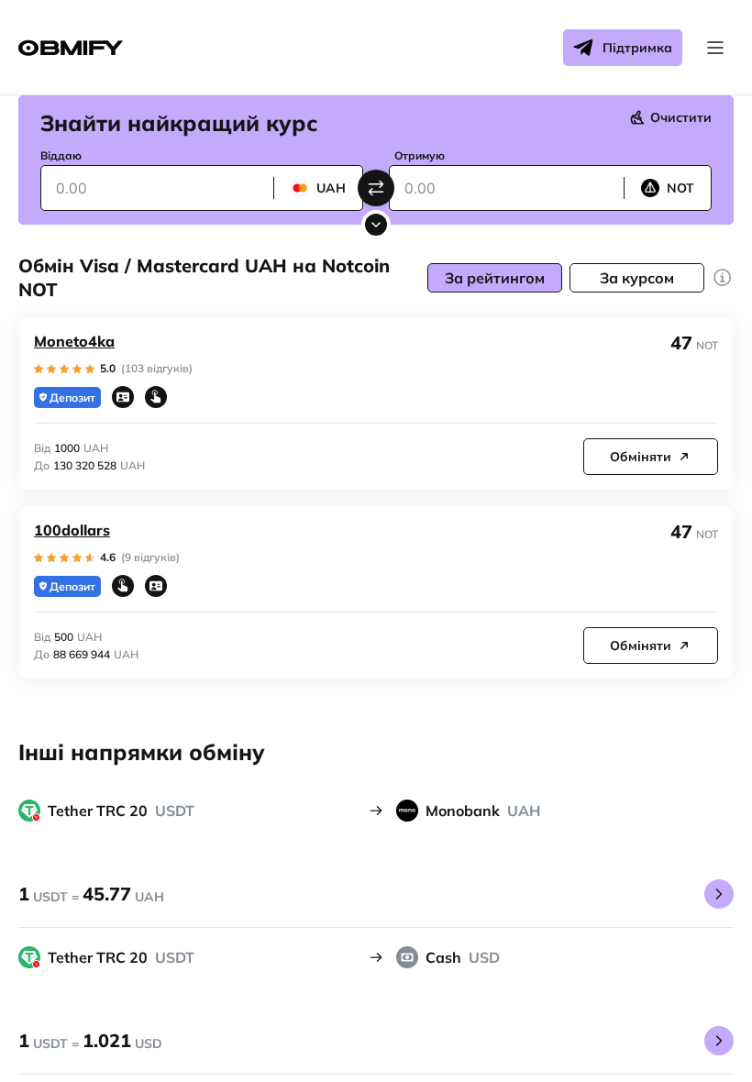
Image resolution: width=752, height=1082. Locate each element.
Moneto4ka (74, 341)
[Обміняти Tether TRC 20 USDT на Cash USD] (719, 1040)
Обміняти (640, 456)
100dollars (72, 530)
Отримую (419, 155)
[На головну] (70, 48)
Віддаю (61, 155)
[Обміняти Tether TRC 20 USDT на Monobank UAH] (719, 894)
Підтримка (637, 47)
